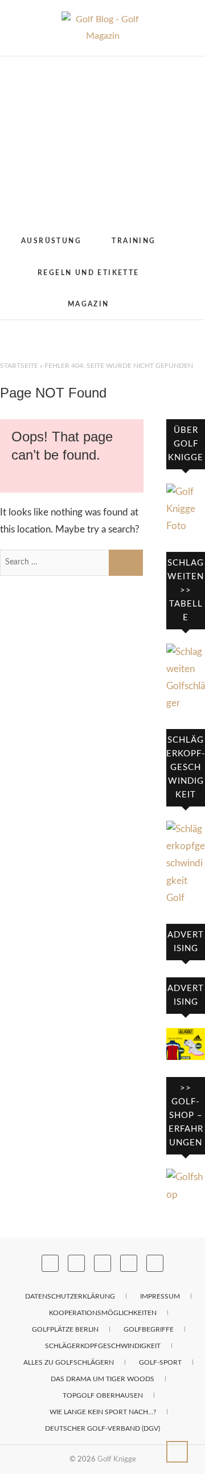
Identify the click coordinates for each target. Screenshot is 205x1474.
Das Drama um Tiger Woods (102, 1378)
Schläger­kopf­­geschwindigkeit (103, 1345)
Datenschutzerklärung (70, 1296)
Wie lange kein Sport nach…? (103, 1412)
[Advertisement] (102, 140)
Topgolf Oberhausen (103, 1395)
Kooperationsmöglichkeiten (103, 1312)
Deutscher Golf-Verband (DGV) (102, 1428)
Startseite (19, 365)
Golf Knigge (116, 1459)
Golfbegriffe (149, 1329)
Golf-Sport (160, 1362)
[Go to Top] (177, 1452)
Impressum (160, 1296)
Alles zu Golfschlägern (68, 1362)
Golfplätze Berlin (65, 1329)
